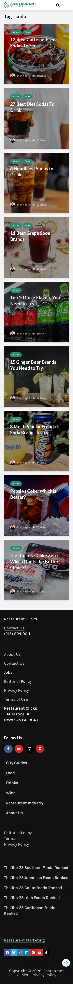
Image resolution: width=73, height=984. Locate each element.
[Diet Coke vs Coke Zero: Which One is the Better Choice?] (36, 569)
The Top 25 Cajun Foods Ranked (33, 887)
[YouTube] (19, 749)
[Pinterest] (40, 749)
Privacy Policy (16, 690)
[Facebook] (8, 749)
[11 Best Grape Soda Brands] (36, 247)
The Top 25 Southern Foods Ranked (36, 867)
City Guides (16, 763)
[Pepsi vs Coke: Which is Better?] (36, 505)
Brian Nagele (23, 75)
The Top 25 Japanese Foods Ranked (36, 877)
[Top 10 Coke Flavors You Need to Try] (36, 312)
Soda (27, 32)
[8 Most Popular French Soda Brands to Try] (36, 441)
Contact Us (14, 628)
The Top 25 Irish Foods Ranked (32, 897)
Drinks (15, 32)
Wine (10, 793)
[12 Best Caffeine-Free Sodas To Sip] (36, 54)
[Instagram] (29, 749)
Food (10, 773)
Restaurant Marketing (24, 940)
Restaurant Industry (24, 803)
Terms (9, 838)
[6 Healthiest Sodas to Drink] (36, 183)
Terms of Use (16, 699)
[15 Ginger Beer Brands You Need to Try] (36, 376)
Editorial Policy (18, 681)
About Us (12, 654)
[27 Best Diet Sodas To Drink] (36, 118)
